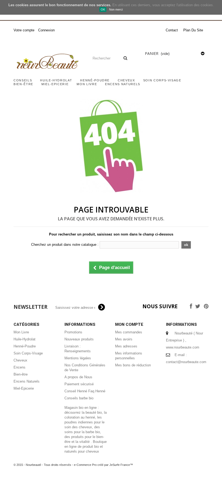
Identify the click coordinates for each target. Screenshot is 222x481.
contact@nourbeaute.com (186, 362)
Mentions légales (77, 358)
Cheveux (126, 80)
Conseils (23, 80)
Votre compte (24, 30)
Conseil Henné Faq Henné (84, 391)
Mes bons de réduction (133, 365)
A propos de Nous (78, 377)
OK (103, 9)
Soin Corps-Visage (162, 80)
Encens (19, 367)
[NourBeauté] (47, 62)
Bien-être (23, 84)
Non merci (116, 9)
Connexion (46, 30)
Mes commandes (128, 332)
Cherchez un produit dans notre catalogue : (65, 245)
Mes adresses (126, 346)
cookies (21, 5)
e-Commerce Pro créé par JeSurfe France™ (103, 464)
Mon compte (129, 324)
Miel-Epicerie (54, 84)
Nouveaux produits (79, 339)
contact (172, 30)
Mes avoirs (123, 339)
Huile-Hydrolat (56, 80)
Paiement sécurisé (79, 384)
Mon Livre (87, 84)
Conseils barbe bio (78, 398)
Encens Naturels (122, 84)
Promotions (73, 332)
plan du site (193, 30)
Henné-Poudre (95, 80)
